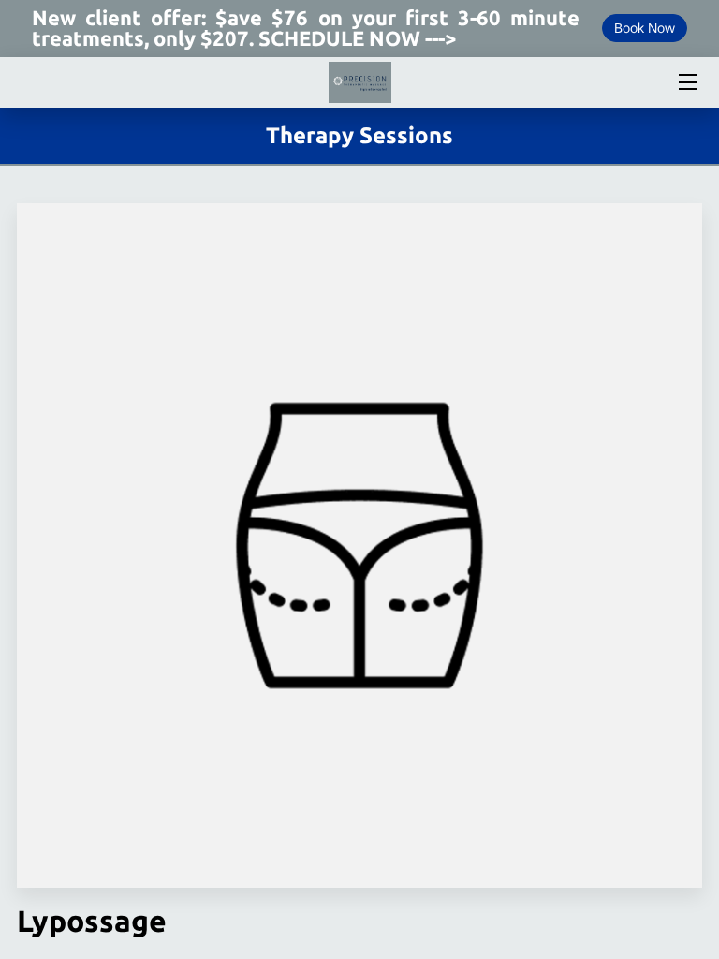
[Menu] (686, 81)
